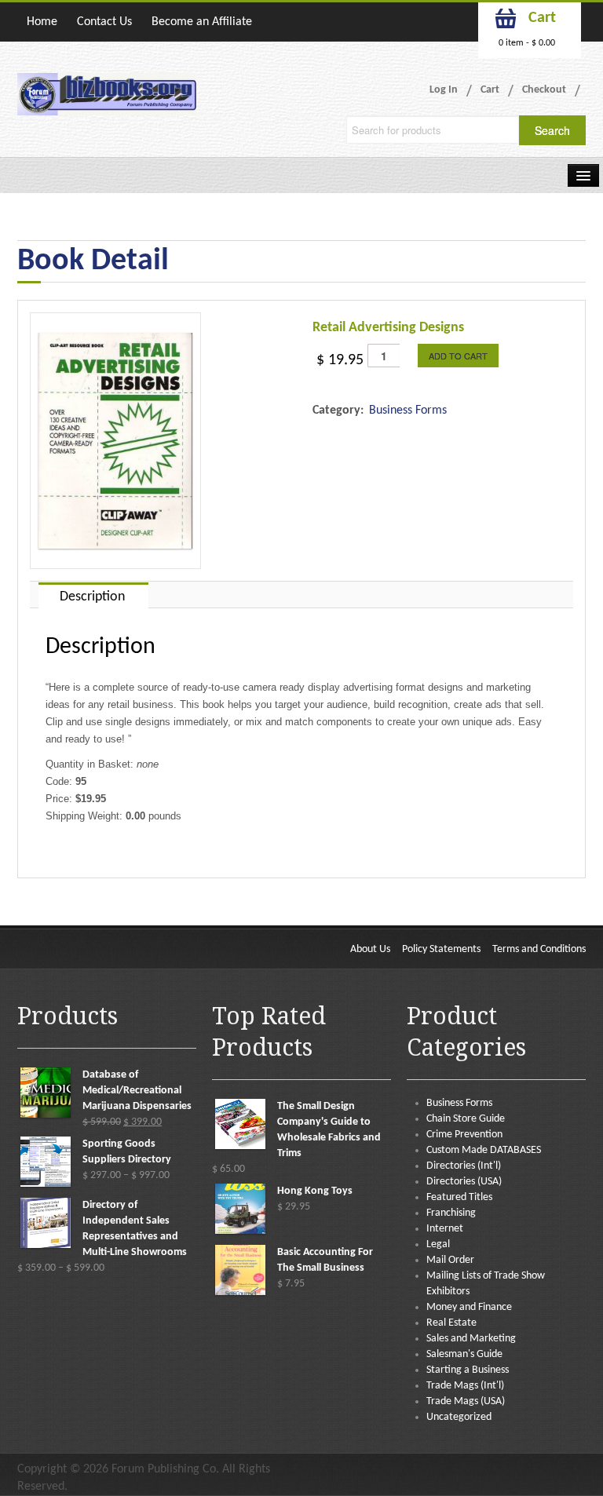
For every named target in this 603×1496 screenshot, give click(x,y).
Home (42, 22)
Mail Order (450, 1260)
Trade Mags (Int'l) (465, 1386)
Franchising (451, 1213)
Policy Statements (441, 949)
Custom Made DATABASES (483, 1150)
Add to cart (458, 355)
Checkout (544, 90)
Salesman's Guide (464, 1354)
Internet (444, 1229)
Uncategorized (459, 1417)
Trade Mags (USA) (465, 1401)
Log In (443, 90)
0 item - (527, 43)
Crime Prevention (464, 1134)
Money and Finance (469, 1307)
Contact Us (104, 22)
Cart (490, 90)
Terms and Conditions (539, 949)
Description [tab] (92, 596)
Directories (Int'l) (463, 1166)
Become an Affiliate (202, 22)
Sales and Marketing (471, 1339)
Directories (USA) (464, 1182)
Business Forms (408, 410)
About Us (370, 949)
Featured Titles (459, 1197)
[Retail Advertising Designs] (115, 441)
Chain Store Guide (465, 1119)
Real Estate (451, 1323)
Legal (438, 1244)
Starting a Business (467, 1370)
